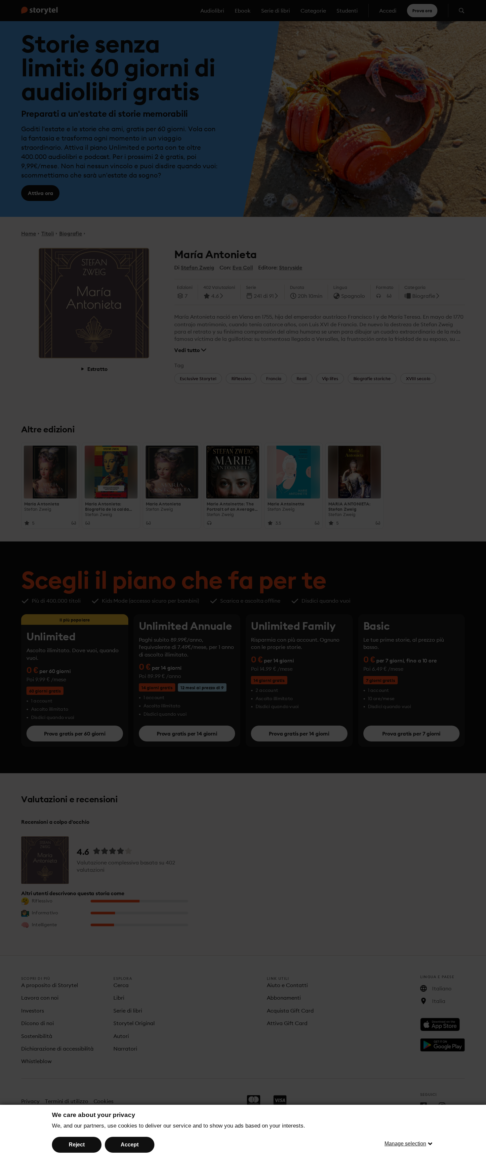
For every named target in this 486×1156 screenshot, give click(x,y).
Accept (130, 1144)
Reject (77, 1144)
